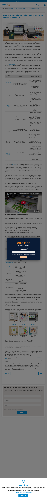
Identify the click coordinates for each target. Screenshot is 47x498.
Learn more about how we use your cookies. (23, 492)
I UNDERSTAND (23, 495)
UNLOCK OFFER (23, 256)
